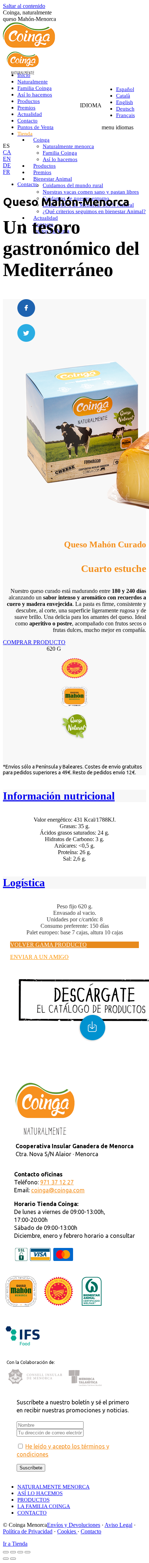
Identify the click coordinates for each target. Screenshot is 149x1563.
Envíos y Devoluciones (73, 1525)
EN (7, 159)
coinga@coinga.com (58, 1190)
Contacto (91, 1531)
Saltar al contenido (24, 6)
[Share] (13, 1552)
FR (6, 172)
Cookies (67, 1531)
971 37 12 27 (57, 1182)
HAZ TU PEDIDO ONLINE (44, 1073)
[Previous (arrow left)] (6, 1559)
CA (7, 152)
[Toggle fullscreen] (20, 1552)
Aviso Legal (118, 1525)
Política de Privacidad (27, 1531)
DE (7, 165)
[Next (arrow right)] (13, 1559)
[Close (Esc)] (6, 1552)
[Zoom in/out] (27, 1552)
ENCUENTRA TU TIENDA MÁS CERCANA (66, 1066)
